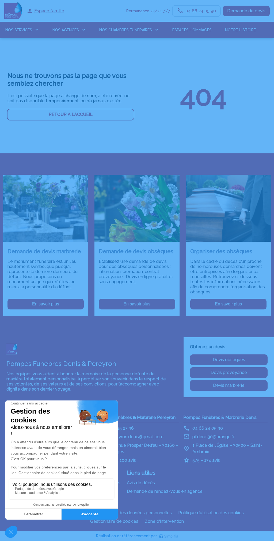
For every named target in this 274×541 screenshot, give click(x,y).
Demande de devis (246, 10)
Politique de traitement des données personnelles (121, 512)
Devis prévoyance (229, 372)
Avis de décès (141, 482)
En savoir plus (45, 304)
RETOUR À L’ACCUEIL (71, 114)
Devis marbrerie (229, 385)
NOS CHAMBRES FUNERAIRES (125, 30)
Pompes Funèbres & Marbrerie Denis (220, 417)
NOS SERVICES (18, 30)
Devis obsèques (229, 359)
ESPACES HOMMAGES (192, 30)
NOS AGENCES (65, 30)
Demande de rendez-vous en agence (165, 491)
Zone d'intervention (164, 521)
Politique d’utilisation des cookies (211, 512)
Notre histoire (240, 30)
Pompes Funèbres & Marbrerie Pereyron (135, 417)
